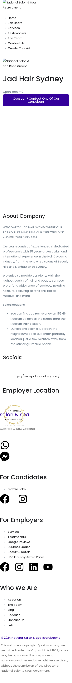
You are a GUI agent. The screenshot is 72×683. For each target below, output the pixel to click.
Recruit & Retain (19, 552)
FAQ (10, 625)
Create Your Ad (19, 48)
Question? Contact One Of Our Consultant (36, 100)
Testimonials (17, 33)
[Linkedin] (33, 567)
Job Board (15, 23)
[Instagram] (23, 499)
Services (14, 28)
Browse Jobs (17, 489)
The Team (15, 38)
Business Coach (19, 547)
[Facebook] (5, 499)
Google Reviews (19, 542)
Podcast (14, 615)
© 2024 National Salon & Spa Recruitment (30, 638)
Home (12, 18)
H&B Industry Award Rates (26, 557)
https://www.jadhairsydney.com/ (36, 376)
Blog (11, 610)
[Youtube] (48, 567)
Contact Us (16, 43)
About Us (14, 600)
